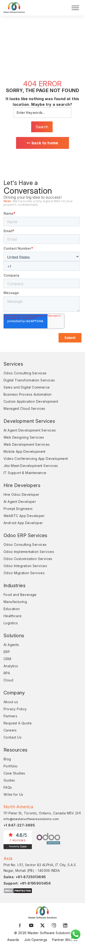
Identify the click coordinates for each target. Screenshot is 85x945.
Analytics (11, 666)
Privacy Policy (15, 709)
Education (12, 609)
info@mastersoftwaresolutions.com (31, 819)
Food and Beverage (20, 595)
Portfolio (11, 766)
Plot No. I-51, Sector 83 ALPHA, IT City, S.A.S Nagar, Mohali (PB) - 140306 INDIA (40, 867)
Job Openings (35, 939)
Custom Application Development (31, 401)
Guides (9, 780)
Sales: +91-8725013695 (25, 877)
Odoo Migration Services (24, 573)
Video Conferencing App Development (36, 459)
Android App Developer (23, 523)
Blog (7, 759)
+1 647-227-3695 (19, 825)
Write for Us (13, 794)
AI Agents (11, 645)
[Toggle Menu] (75, 8)
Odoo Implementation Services (29, 552)
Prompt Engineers (18, 509)
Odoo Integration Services (25, 566)
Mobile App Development (25, 451)
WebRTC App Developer (24, 516)
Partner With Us (65, 939)
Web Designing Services (24, 437)
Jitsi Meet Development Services (31, 466)
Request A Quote (18, 723)
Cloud (8, 680)
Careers (10, 730)
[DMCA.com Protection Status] (18, 891)
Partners (10, 716)
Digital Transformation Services (29, 380)
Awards (13, 939)
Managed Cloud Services (24, 408)
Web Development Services (27, 444)
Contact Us (12, 737)
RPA (7, 673)
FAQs (8, 787)
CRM (7, 659)
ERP (7, 652)
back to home (44, 143)
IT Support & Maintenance (25, 473)
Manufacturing (15, 602)
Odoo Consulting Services (25, 373)
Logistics (11, 623)
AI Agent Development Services (30, 430)
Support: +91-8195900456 (27, 883)
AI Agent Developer (20, 502)
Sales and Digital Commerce (27, 387)
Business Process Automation (28, 394)
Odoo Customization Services (28, 559)
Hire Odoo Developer (21, 494)
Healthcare (12, 616)
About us (11, 702)
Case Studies (14, 773)
